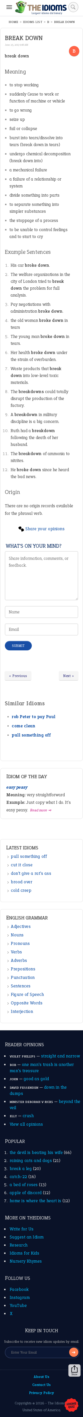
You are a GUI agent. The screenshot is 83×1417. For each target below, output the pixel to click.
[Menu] (9, 7)
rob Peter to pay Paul (34, 717)
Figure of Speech (27, 994)
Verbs (16, 952)
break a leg (21, 1168)
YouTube (18, 1305)
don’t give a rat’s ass (31, 873)
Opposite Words (26, 1003)
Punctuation (23, 977)
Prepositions (23, 969)
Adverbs (19, 960)
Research (19, 1245)
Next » (68, 675)
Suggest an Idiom (27, 1237)
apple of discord (26, 1193)
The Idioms (57, 1403)
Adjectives (21, 926)
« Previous (18, 675)
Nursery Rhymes (26, 1261)
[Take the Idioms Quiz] (71, 1405)
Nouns (17, 935)
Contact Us (41, 1384)
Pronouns (20, 943)
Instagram (20, 1297)
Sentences (21, 986)
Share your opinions (45, 529)
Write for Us (22, 1229)
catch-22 (18, 1176)
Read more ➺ (41, 810)
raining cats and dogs (31, 1160)
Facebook (19, 1289)
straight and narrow (60, 1056)
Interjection (22, 1011)
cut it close (22, 865)
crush (28, 1116)
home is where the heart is (35, 1201)
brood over (21, 882)
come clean (23, 726)
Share (74, 1374)
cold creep (21, 890)
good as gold (36, 1079)
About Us (41, 1376)
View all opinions (26, 1124)
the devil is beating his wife (36, 1152)
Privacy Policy (41, 1392)
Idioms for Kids (24, 1253)
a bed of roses (24, 1184)
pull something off (31, 735)
